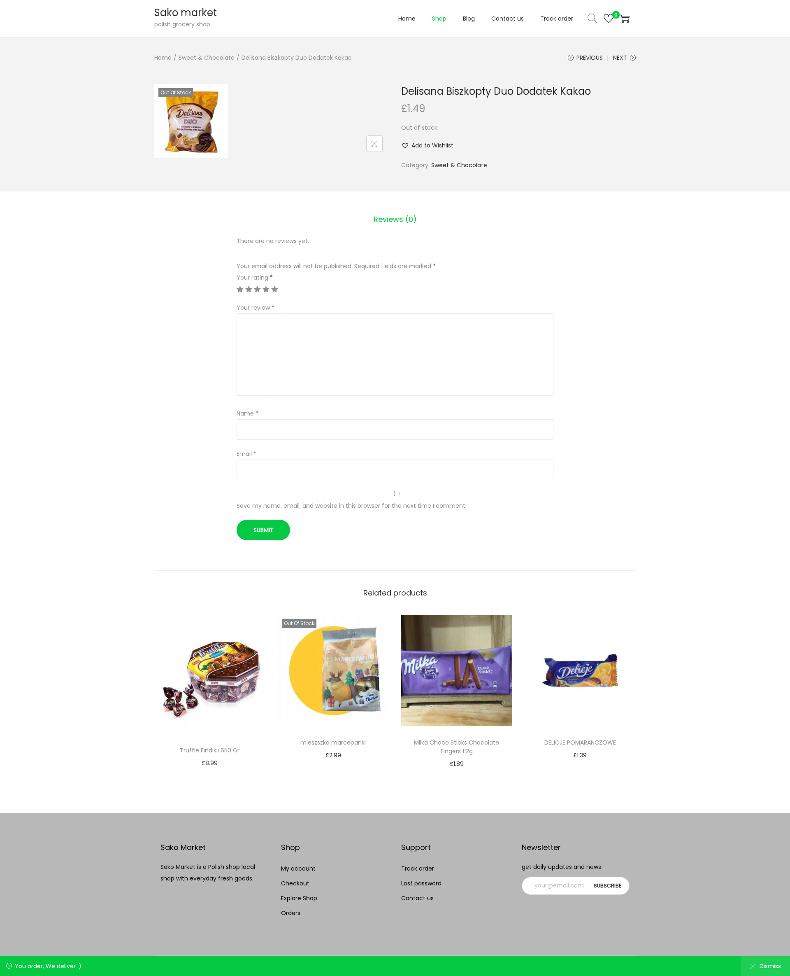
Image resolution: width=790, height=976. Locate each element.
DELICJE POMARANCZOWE (580, 742)
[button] (427, 145)
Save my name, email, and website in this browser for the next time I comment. (352, 506)
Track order (417, 868)
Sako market (185, 12)
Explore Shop (299, 898)
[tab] (395, 219)
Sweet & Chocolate (207, 58)
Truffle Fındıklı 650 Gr (209, 750)
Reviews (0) (395, 219)
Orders (290, 913)
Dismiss (770, 966)
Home (163, 58)
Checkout (295, 883)
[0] (608, 18)
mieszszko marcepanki (333, 742)
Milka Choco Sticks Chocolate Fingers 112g (456, 746)
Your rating (255, 277)
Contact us (417, 898)
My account (298, 868)
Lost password (421, 883)
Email (246, 454)
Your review (255, 308)
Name (247, 413)
